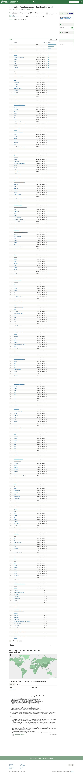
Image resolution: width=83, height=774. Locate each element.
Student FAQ (22, 765)
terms (72, 771)
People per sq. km (13, 689)
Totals (10, 39)
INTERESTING (21, 19)
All (71, 27)
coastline (68, 18)
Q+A (27, 19)
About (21, 764)
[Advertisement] (33, 28)
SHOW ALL (12, 15)
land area (66, 17)
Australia (61, 16)
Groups (42, 2)
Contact (21, 767)
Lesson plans (11, 767)
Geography (23, 9)
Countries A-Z (11, 765)
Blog (21, 768)
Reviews (10, 768)
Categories (20, 2)
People (15, 16)
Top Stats (18, 684)
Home (10, 9)
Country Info (15, 9)
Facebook (69, 765)
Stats (19, 9)
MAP (16, 19)
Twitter (72, 765)
